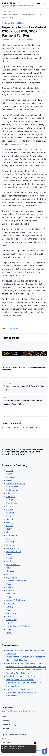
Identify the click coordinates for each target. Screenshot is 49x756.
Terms (5, 738)
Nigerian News (14, 328)
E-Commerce (12, 490)
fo (7, 328)
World (9, 632)
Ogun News (11, 577)
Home (4, 11)
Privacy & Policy (9, 725)
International (12, 535)
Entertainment (12, 503)
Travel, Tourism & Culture (17, 626)
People (9, 584)
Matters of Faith (13, 551)
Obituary (10, 571)
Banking (10, 474)
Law (8, 538)
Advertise (6, 721)
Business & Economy (15, 483)
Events (9, 506)
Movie (9, 558)
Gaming (9, 522)
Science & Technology (16, 600)
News (9, 568)
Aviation (9, 470)
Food (8, 516)
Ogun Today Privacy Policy (14, 734)
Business (10, 480)
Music (9, 561)
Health (9, 529)
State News (11, 613)
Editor (6, 40)
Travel (9, 623)
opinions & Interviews (16, 581)
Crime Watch (12, 487)
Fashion (9, 509)
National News (17, 23)
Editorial (10, 493)
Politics (9, 587)
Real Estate (11, 594)
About (4, 717)
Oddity (9, 574)
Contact (5, 729)
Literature (10, 545)
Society (9, 606)
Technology (11, 619)
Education (10, 496)
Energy (9, 500)
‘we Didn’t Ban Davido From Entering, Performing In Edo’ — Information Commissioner (23, 692)
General (9, 525)
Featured (11, 11)
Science (10, 597)
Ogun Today (8, 3)
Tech (8, 616)
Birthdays (10, 477)
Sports (9, 610)
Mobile (9, 555)
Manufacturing (12, 548)
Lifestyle (10, 542)
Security (10, 603)
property (10, 590)
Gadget (9, 519)
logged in (18, 427)
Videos (9, 629)
